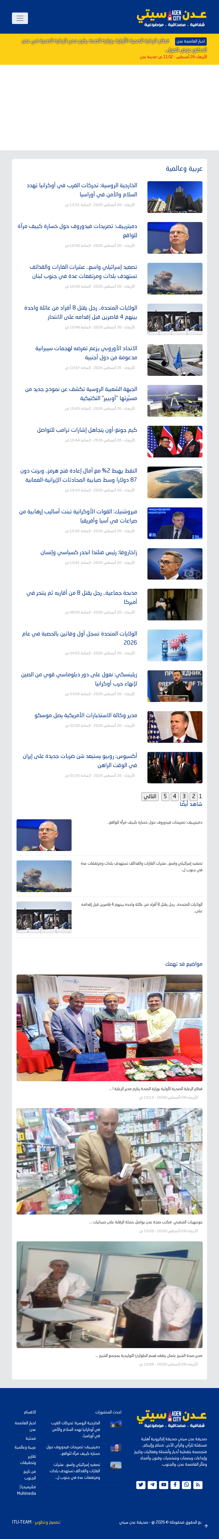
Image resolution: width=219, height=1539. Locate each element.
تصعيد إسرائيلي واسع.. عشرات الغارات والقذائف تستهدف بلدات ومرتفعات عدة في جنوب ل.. (75, 1471)
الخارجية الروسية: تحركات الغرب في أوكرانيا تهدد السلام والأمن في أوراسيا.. (75, 1429)
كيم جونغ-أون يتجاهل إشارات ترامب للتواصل (87, 430)
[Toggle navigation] (20, 18)
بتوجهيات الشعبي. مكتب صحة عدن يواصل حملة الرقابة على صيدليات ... (145, 1222)
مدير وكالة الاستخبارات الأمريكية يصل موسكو (86, 716)
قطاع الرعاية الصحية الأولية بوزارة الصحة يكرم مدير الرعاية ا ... (155, 1089)
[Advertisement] (109, 108)
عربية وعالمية (25, 1447)
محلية (31, 1439)
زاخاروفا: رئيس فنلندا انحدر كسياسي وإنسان (88, 553)
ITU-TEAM (21, 1522)
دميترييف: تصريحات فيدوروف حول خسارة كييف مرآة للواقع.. (155, 822)
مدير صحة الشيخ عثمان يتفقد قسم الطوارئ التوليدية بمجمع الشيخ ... (149, 1356)
